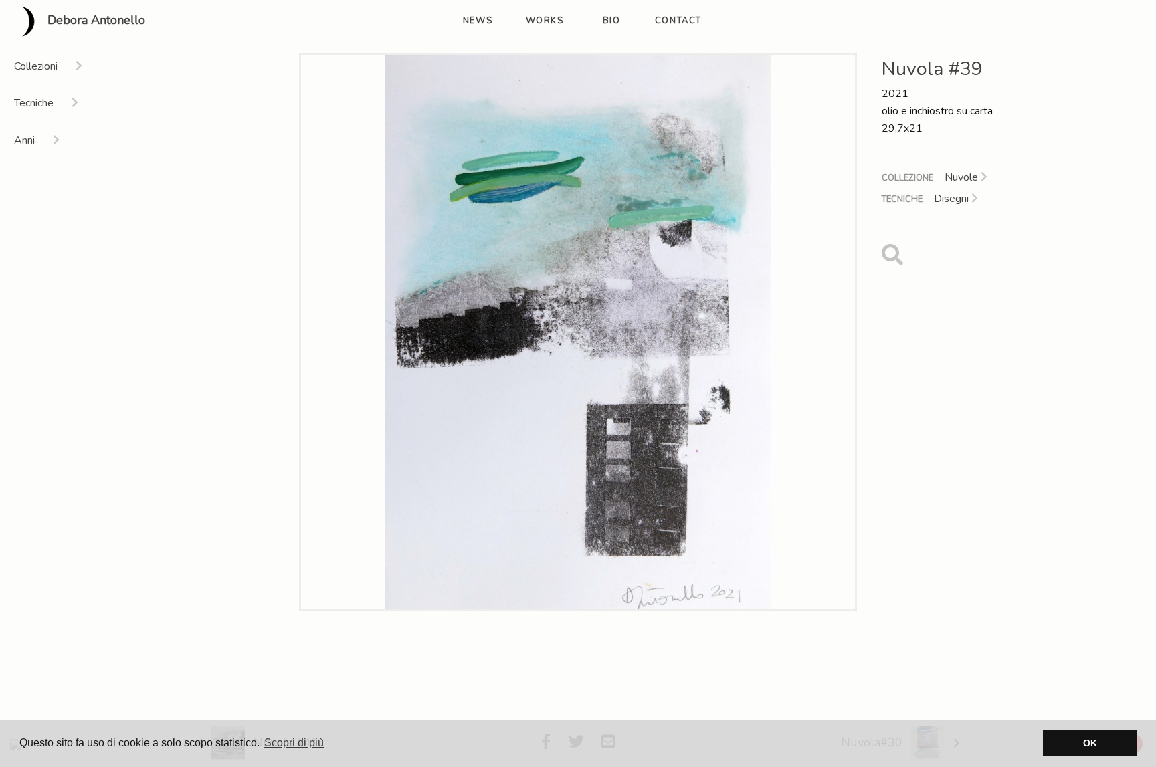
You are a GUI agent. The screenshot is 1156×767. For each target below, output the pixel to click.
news (477, 21)
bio (612, 21)
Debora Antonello (94, 21)
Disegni (952, 198)
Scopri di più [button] (294, 742)
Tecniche (902, 199)
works (545, 21)
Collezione (907, 178)
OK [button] (1090, 743)
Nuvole (963, 177)
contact (678, 21)
